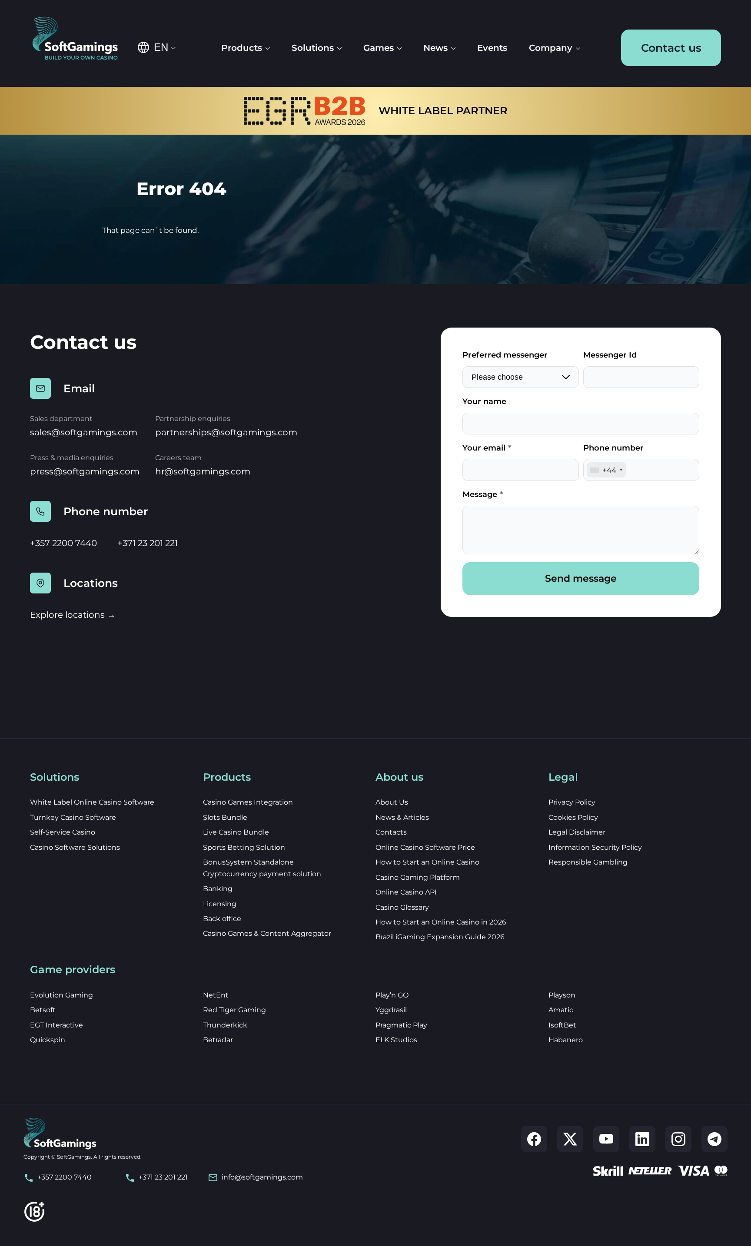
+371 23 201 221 (147, 543)
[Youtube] (606, 1139)
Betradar (218, 1040)
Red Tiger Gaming (234, 1010)
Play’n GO (392, 995)
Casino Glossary (402, 907)
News (435, 48)
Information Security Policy (595, 847)
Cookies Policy (573, 817)
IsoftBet (562, 1025)
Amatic (560, 1010)
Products (241, 48)
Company (550, 48)
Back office (222, 919)
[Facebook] (534, 1139)
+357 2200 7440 (63, 543)
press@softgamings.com (85, 471)
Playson (561, 995)
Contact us (671, 47)
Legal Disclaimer (576, 832)
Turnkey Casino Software (73, 817)
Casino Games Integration (248, 802)
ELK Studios (396, 1040)
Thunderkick (225, 1025)
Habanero (565, 1040)
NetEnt (216, 995)
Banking (218, 889)
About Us (392, 802)
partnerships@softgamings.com (226, 432)
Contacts (391, 832)
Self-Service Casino (62, 832)
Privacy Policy (571, 802)
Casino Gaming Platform (418, 877)
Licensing (219, 904)
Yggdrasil (391, 1010)
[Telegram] (714, 1139)
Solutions (313, 48)
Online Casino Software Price (425, 847)
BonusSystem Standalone (248, 862)
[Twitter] (570, 1139)
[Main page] (81, 39)
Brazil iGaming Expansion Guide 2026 (440, 937)
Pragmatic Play (401, 1025)
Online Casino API (406, 892)
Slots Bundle (225, 817)
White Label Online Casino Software (92, 802)
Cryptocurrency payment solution (262, 874)
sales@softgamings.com (83, 432)
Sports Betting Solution (244, 847)
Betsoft (43, 1010)
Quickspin (47, 1040)
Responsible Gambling (588, 862)
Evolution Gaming (61, 995)
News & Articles (402, 817)
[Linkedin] (642, 1139)
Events (492, 48)
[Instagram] (678, 1139)
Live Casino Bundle (236, 832)
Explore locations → (73, 615)
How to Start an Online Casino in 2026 (441, 922)
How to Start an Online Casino (427, 862)
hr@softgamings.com (202, 471)
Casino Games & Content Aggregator (267, 933)
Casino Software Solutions (75, 847)
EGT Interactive (56, 1025)
